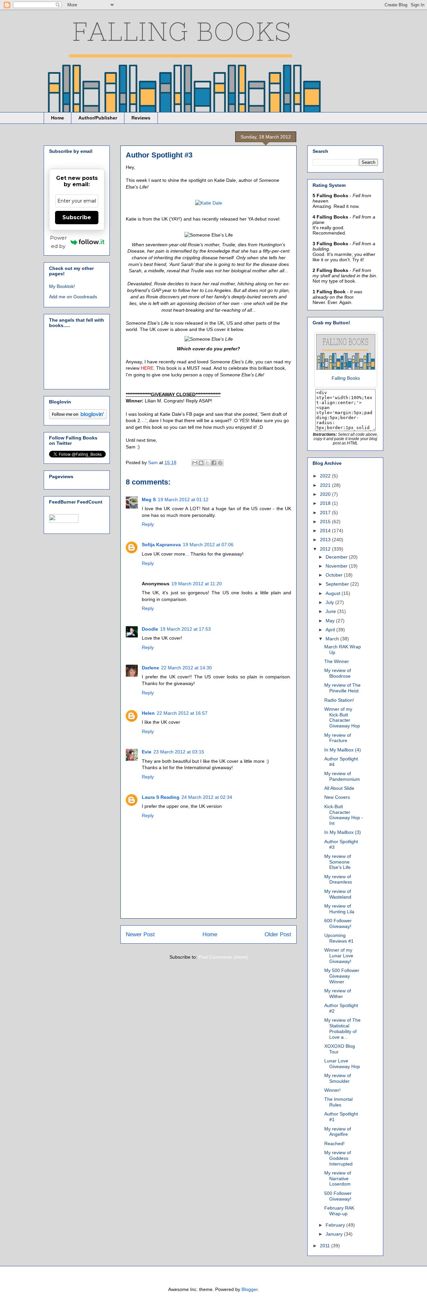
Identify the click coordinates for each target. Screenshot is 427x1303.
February (336, 1225)
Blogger (250, 1289)
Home (57, 117)
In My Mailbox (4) (342, 749)
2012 (326, 549)
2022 (326, 475)
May (331, 620)
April (331, 629)
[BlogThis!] (201, 462)
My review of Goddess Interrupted (338, 1158)
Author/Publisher (97, 117)
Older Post (278, 934)
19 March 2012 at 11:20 (196, 583)
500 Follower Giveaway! (338, 1196)
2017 (326, 512)
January (335, 1234)
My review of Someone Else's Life (337, 862)
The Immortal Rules (338, 1101)
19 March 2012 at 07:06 (208, 544)
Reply (148, 524)
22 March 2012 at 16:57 (182, 713)
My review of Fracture (337, 737)
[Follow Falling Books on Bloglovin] (78, 417)
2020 (326, 494)
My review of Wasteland (337, 894)
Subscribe (76, 217)
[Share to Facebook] (213, 462)
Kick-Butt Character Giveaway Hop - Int (343, 815)
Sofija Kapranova (161, 544)
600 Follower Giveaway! (338, 923)
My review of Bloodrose (337, 673)
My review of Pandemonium (342, 776)
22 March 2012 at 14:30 (186, 667)
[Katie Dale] (208, 203)
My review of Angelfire (337, 1131)
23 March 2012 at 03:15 (178, 751)
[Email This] (194, 462)
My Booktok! (62, 286)
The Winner (336, 661)
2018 (326, 503)
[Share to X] (207, 462)
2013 (326, 539)
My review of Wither (337, 993)
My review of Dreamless (338, 879)
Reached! (334, 1143)
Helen (148, 713)
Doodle (150, 629)
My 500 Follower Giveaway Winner (341, 976)
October (335, 575)
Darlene (150, 667)
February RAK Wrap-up (339, 1210)
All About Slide (339, 788)
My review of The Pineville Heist (342, 687)
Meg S (149, 499)
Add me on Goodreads (73, 296)
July (330, 602)
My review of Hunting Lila (339, 908)
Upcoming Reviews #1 (339, 938)
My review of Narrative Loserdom (337, 1178)
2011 (325, 1245)
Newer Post (140, 934)
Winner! (332, 1090)
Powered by (58, 242)
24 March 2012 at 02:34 (206, 797)
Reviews (140, 117)
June (331, 611)
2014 (326, 530)
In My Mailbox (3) (342, 832)
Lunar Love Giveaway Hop (342, 1063)
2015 (326, 521)
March (333, 638)
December (337, 557)
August (334, 593)
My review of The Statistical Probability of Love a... (342, 1028)
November (337, 566)
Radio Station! (339, 700)
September (338, 584)
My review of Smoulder (337, 1078)
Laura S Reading (160, 797)
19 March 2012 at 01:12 (183, 499)
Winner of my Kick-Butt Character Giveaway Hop (342, 717)
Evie (146, 751)
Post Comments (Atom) (223, 957)
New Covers (337, 797)
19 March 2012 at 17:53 (185, 629)
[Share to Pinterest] (220, 462)
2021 (326, 485)
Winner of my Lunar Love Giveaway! (338, 955)
